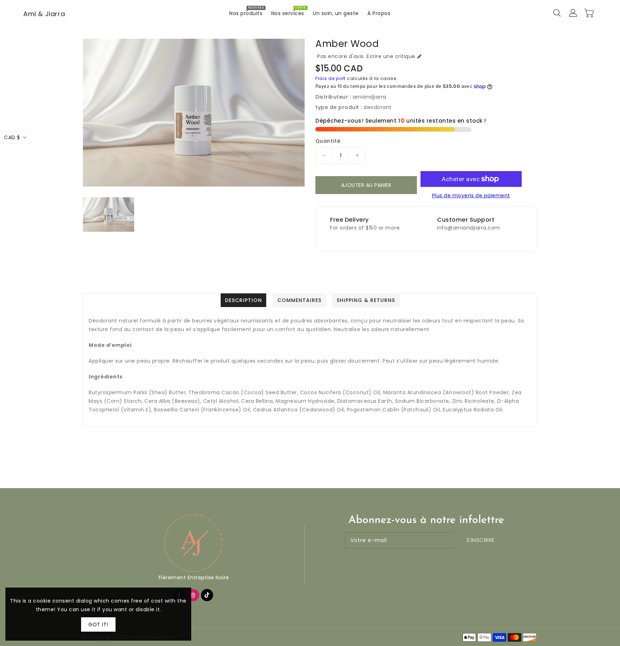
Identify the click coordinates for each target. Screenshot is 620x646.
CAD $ (12, 137)
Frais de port (330, 78)
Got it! (98, 624)
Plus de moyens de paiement (471, 195)
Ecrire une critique (391, 56)
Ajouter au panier (366, 185)
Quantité (327, 140)
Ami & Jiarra (44, 14)
